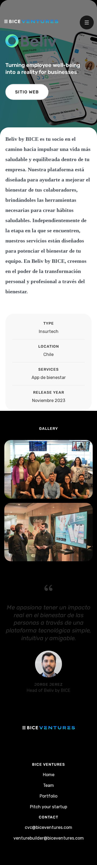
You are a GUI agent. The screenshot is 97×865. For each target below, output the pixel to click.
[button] (87, 22)
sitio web (27, 91)
